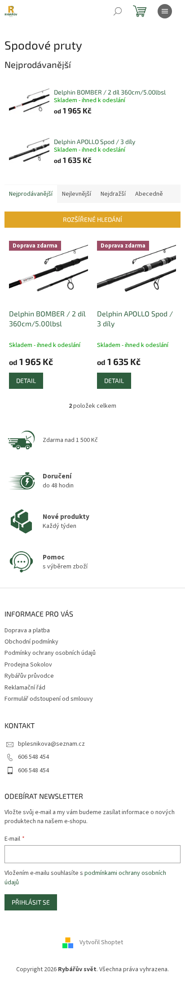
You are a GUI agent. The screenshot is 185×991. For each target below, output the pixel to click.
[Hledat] (118, 11)
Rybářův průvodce (29, 675)
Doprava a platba (27, 630)
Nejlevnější (76, 193)
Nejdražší (113, 193)
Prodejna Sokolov (28, 664)
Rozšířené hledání (92, 219)
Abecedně (149, 193)
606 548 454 (33, 756)
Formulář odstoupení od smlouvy (48, 698)
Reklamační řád (24, 687)
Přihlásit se (31, 902)
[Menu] (165, 11)
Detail (26, 380)
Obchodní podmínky (31, 641)
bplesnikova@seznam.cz (51, 743)
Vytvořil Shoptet (101, 942)
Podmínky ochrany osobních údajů (50, 653)
